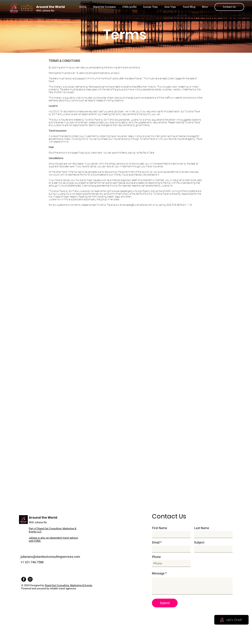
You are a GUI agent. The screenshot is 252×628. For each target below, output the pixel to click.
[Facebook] (23, 579)
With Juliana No (38, 522)
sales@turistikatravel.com (139, 204)
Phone (156, 556)
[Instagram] (30, 579)
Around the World (43, 517)
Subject (199, 542)
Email (156, 542)
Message (158, 573)
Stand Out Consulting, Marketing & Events (68, 585)
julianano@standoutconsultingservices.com (50, 556)
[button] (105, 7)
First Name (159, 528)
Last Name (201, 528)
